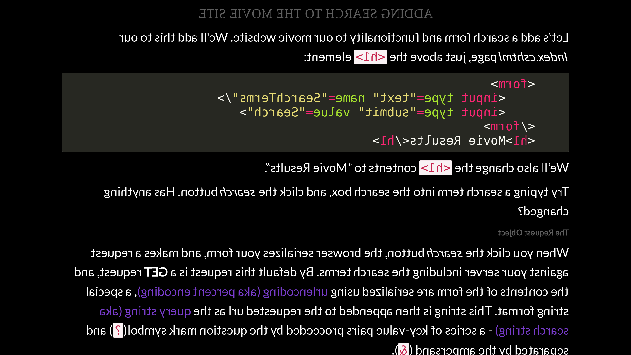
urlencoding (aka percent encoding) (232, 291)
